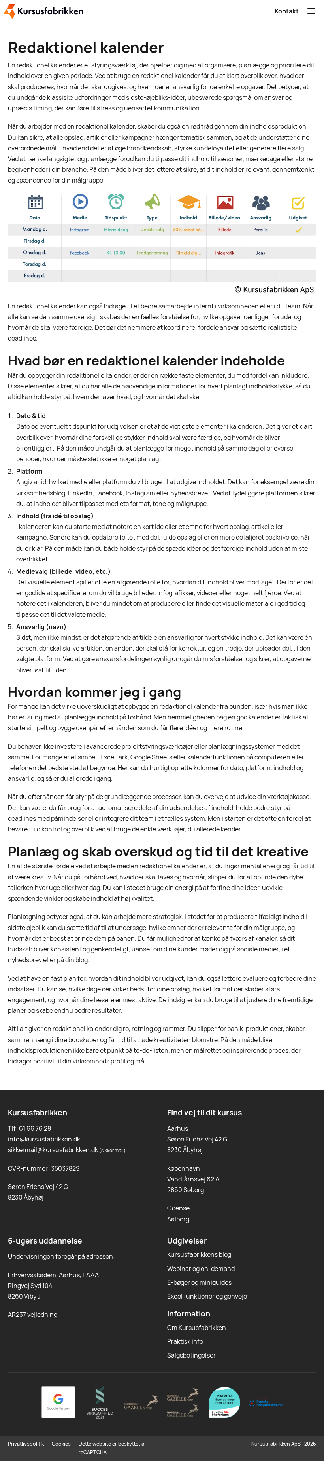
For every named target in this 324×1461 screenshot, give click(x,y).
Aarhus (177, 1128)
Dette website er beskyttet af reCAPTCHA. (112, 1448)
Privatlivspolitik (26, 1443)
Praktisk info (185, 1341)
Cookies (61, 1443)
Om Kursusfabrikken (196, 1327)
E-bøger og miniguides (199, 1282)
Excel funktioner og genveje (207, 1296)
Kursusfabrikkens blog (199, 1254)
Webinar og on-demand (201, 1268)
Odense (178, 1208)
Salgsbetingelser (191, 1355)
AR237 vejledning (32, 1314)
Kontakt (287, 11)
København (183, 1168)
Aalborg (178, 1219)
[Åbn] (311, 11)
